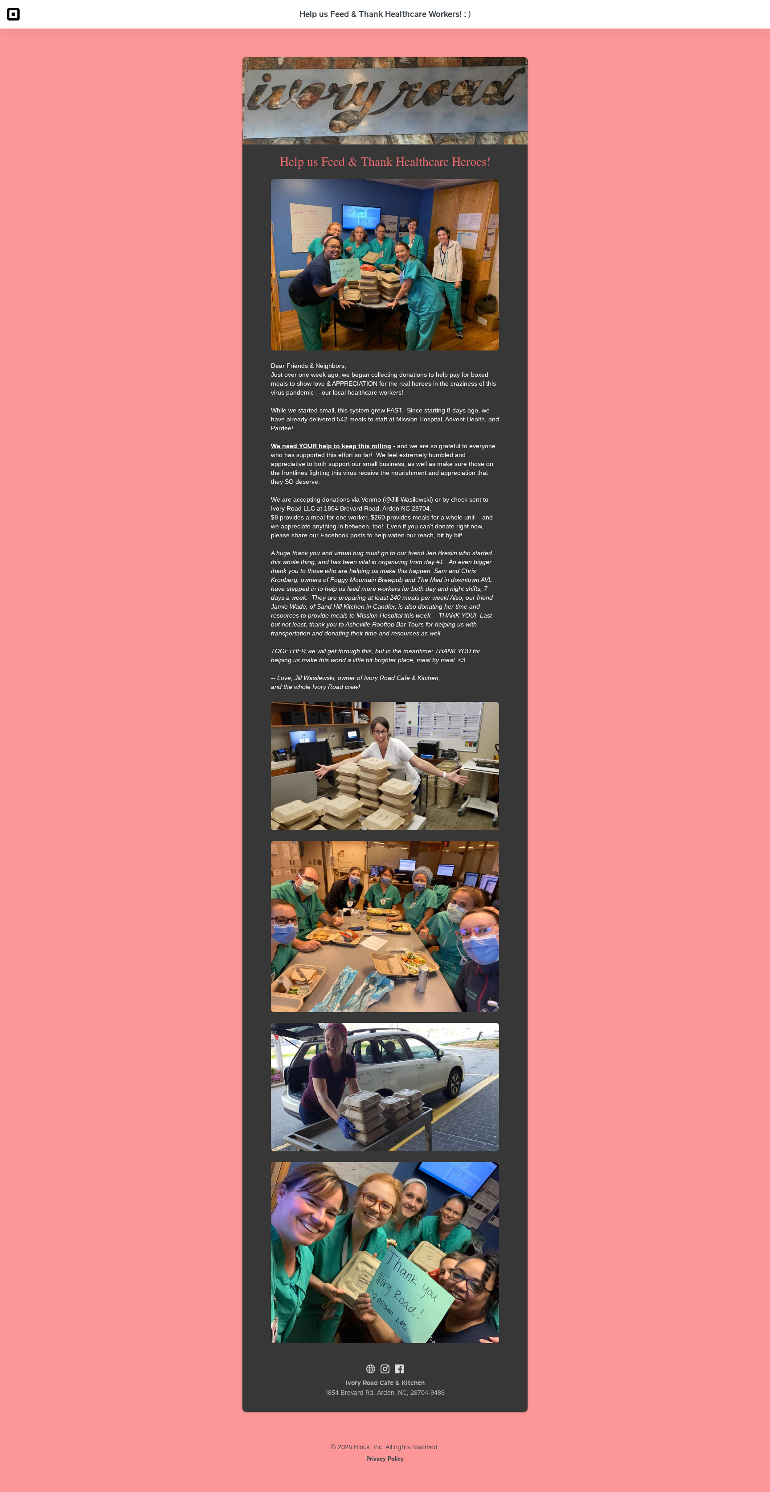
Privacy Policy (385, 1458)
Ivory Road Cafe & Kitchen (385, 1382)
